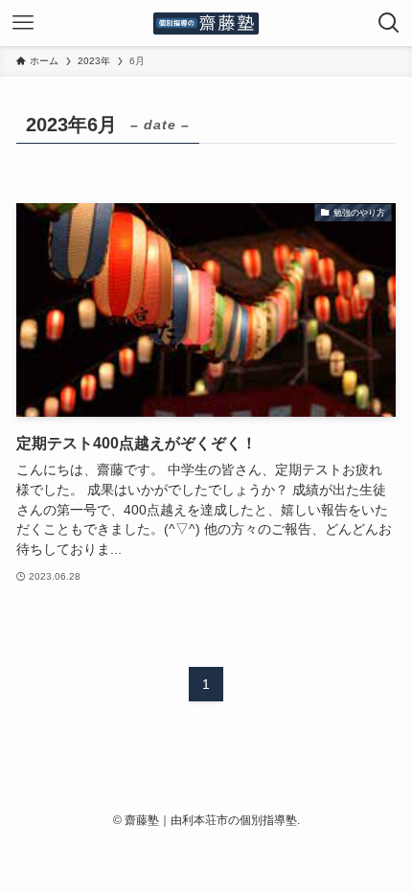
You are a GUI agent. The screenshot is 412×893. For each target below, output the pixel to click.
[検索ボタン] (389, 23)
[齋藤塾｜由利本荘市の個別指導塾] (206, 23)
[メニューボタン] (23, 23)
